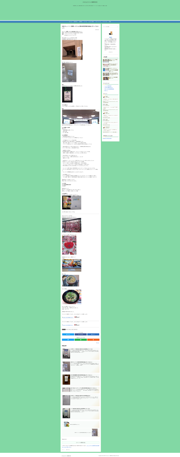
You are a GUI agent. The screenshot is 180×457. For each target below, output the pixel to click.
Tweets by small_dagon (107, 138)
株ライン (106, 90)
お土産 (70, 329)
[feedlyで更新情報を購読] (81, 340)
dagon (110, 37)
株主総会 (64, 329)
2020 (67, 329)
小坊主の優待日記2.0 (109, 87)
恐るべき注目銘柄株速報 (109, 89)
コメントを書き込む (81, 442)
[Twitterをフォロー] (68, 340)
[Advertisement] (90, 13)
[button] (117, 26)
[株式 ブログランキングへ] (76, 317)
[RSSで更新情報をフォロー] (93, 340)
